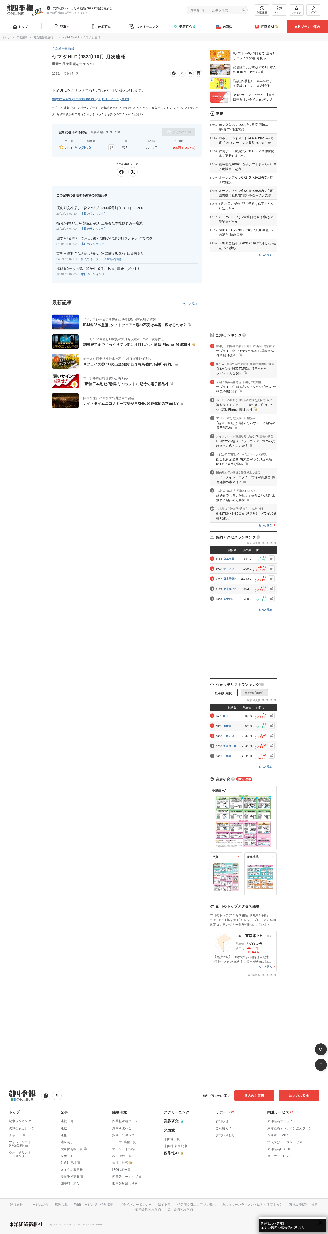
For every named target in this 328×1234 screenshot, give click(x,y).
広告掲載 (61, 1204)
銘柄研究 (104, 26)
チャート (279, 12)
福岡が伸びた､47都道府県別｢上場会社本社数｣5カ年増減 (99, 223)
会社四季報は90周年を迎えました (67, 12)
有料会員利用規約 (148, 1209)
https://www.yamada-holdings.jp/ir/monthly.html (90, 98)
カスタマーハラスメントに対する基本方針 (252, 1204)
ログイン (314, 12)
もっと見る (190, 304)
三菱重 (227, 756)
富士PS (228, 599)
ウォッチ (296, 12)
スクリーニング (147, 26)
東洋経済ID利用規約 (303, 1204)
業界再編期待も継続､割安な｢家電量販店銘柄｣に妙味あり (100, 253)
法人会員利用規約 (180, 1209)
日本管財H (230, 579)
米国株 (227, 26)
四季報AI (267, 26)
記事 (63, 26)
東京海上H (230, 589)
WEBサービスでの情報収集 (93, 1204)
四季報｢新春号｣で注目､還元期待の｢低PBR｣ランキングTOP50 (104, 238)
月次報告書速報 (43, 37)
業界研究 (185, 26)
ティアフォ (230, 569)
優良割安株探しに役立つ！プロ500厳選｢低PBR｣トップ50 (99, 208)
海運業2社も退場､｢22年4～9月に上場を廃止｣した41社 (98, 268)
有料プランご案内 (307, 26)
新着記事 (22, 37)
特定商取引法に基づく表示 (196, 1204)
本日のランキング (93, 213)
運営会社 (16, 1204)
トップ (23, 26)
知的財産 (164, 1204)
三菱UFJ (228, 736)
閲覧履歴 (262, 12)
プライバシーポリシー (136, 1204)
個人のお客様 (254, 1095)
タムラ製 (228, 559)
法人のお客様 (299, 1095)
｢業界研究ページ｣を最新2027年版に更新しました (84, 8)
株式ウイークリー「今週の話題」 (102, 259)
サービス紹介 (38, 1204)
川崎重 (227, 726)
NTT (225, 716)
